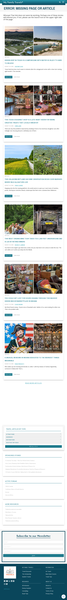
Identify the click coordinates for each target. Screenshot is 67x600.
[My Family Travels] (10, 572)
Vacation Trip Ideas (12, 442)
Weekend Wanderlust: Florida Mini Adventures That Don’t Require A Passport (25, 469)
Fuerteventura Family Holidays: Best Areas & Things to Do (20, 466)
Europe (7, 492)
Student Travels (26, 577)
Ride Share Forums (51, 574)
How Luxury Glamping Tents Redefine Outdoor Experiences (20, 463)
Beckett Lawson (20, 245)
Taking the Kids (9, 515)
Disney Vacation (26, 588)
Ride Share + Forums (10, 512)
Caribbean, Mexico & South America (14, 489)
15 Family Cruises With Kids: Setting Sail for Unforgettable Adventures (23, 472)
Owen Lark (18, 126)
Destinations (10, 440)
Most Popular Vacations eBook (13, 518)
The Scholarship (26, 574)
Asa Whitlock (19, 66)
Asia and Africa (9, 495)
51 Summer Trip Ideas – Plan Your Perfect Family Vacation (20, 460)
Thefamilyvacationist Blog (12, 521)
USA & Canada (9, 486)
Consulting (25, 591)
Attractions (10, 434)
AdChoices (7, 589)
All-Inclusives (25, 585)
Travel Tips (49, 577)
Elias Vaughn (19, 304)
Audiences (9, 437)
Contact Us (49, 588)
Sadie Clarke (19, 185)
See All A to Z (33, 446)
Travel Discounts (26, 571)
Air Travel (48, 571)
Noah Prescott (19, 364)
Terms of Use (49, 591)
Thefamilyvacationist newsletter (13, 509)
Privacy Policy (49, 593)
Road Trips (25, 593)
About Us (48, 585)
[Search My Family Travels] (60, 2)
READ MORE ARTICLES (33, 383)
